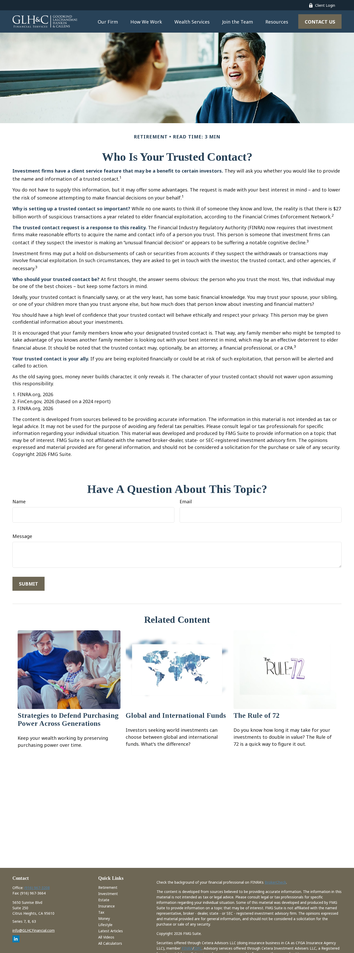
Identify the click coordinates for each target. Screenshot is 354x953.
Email (186, 501)
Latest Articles (110, 930)
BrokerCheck (275, 882)
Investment (108, 893)
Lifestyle (105, 924)
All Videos (106, 937)
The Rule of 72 (256, 715)
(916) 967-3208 (37, 887)
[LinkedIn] (15, 938)
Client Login (325, 5)
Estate (103, 899)
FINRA (187, 948)
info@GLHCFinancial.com (33, 930)
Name (19, 501)
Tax (101, 912)
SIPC (198, 948)
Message (22, 536)
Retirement (107, 887)
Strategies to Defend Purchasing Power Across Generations (68, 719)
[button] (107, 21)
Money (104, 918)
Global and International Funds (176, 715)
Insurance (106, 906)
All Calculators (110, 943)
